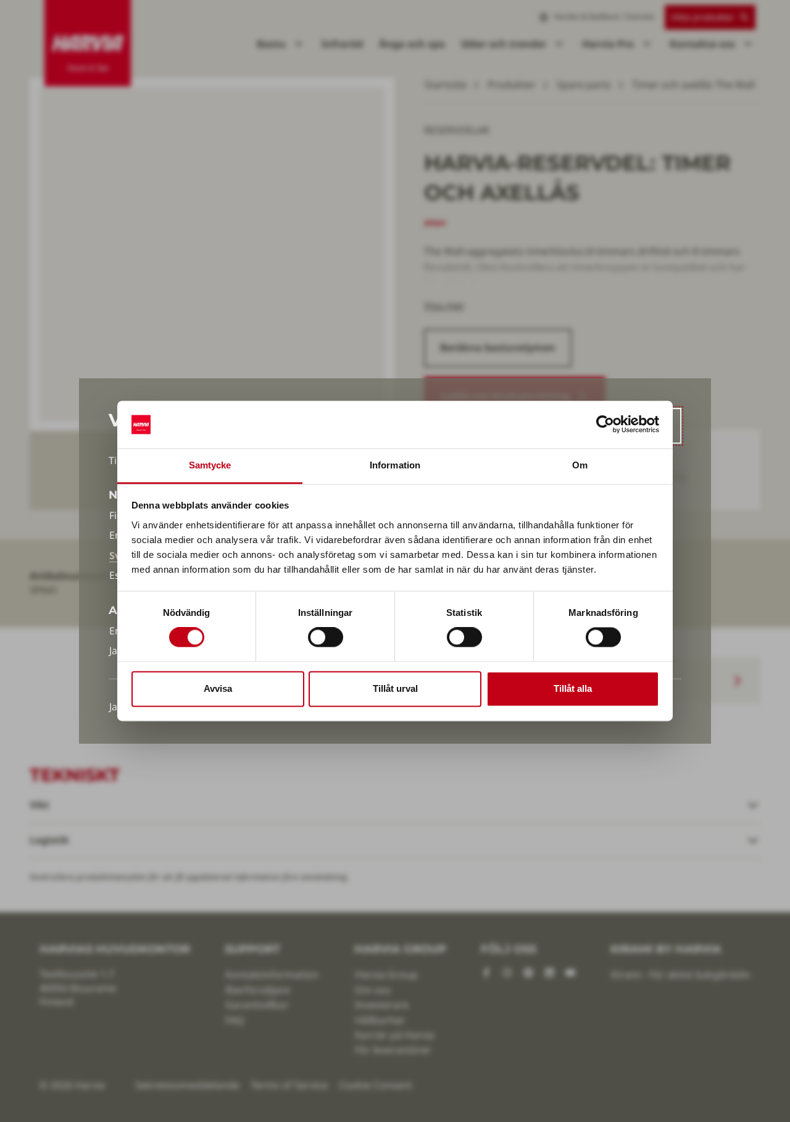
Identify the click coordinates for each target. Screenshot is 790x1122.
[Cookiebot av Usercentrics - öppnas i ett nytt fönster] (605, 424)
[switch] (325, 637)
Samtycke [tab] (210, 465)
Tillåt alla (573, 688)
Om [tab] (580, 465)
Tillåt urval (395, 688)
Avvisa (218, 688)
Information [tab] (395, 465)
